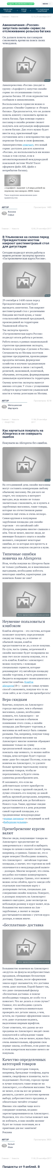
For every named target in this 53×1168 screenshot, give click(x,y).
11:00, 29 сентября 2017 (41, 1158)
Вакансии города (7, 10)
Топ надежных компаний (42, 10)
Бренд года (23, 10)
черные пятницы (14, 818)
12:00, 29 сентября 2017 (41, 229)
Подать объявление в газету (20, 4)
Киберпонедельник (15, 822)
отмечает (28, 144)
